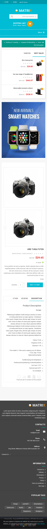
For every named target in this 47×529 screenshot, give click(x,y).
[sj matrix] (23, 10)
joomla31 (26, 504)
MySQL (21, 507)
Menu (40, 32)
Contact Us (5, 454)
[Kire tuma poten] (39, 63)
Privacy (41, 478)
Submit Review (26, 253)
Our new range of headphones (23, 74)
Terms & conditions (38, 483)
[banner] (23, 130)
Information (40, 475)
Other (15, 298)
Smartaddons (38, 504)
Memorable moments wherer (23, 88)
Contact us (40, 469)
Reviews (24, 298)
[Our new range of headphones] (39, 77)
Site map (41, 486)
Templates (39, 507)
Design (15, 504)
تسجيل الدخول (23, 2)
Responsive (27, 511)
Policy (42, 480)
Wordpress (39, 511)
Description (36, 298)
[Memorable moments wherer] (39, 91)
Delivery (41, 472)
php (30, 507)
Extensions (10, 507)
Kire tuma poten (27, 60)
